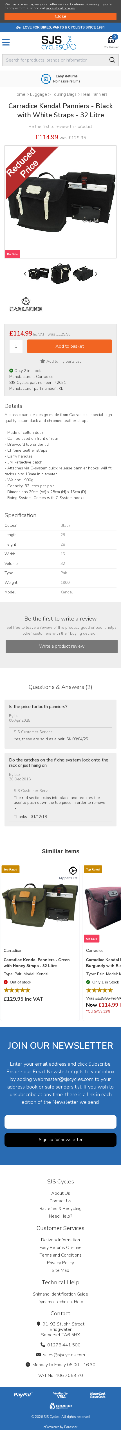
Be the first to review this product (60, 126)
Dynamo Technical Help (60, 1302)
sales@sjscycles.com (64, 1355)
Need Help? (60, 1216)
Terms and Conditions (61, 1255)
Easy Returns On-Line (60, 1247)
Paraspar (70, 1427)
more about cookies (60, 8)
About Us (60, 1193)
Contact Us (60, 1201)
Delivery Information (60, 1240)
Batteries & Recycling (60, 1208)
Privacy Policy (60, 1263)
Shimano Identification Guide (60, 1294)
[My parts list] (73, 871)
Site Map (60, 1270)
